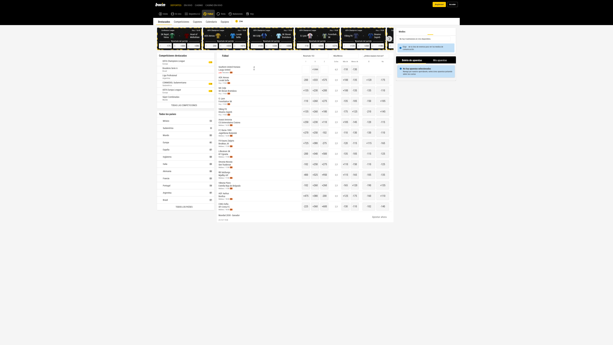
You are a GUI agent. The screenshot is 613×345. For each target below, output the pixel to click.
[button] (389, 39)
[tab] (164, 21)
